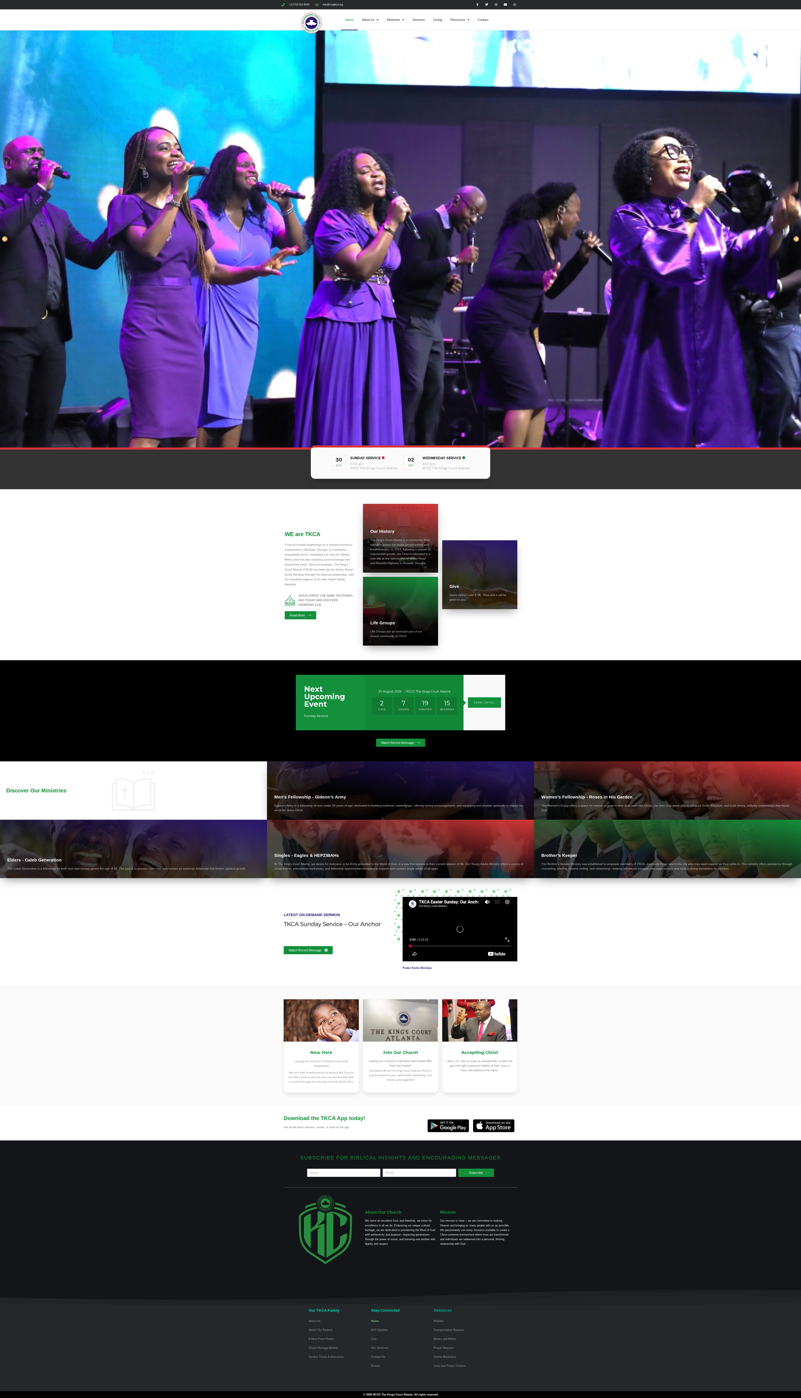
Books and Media (445, 1338)
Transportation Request (449, 1329)
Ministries (393, 19)
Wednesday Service (441, 458)
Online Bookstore (445, 1356)
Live (374, 1338)
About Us (368, 19)
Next (796, 239)
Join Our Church (400, 1052)
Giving (437, 19)
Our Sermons (379, 1347)
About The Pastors (320, 1329)
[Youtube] (505, 4)
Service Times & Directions (326, 1356)
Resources (457, 19)
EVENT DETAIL (484, 702)
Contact (483, 19)
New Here (321, 1052)
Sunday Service (365, 458)
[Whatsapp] (514, 4)
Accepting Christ (479, 1052)
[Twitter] (486, 4)
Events (375, 1365)
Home (349, 19)
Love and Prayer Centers (449, 1365)
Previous (5, 239)
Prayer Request (443, 1347)
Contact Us (378, 1356)
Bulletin (439, 1321)
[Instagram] (496, 4)
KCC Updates (379, 1329)
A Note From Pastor (321, 1338)
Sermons (418, 19)
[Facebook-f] (477, 4)
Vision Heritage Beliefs (323, 1347)
